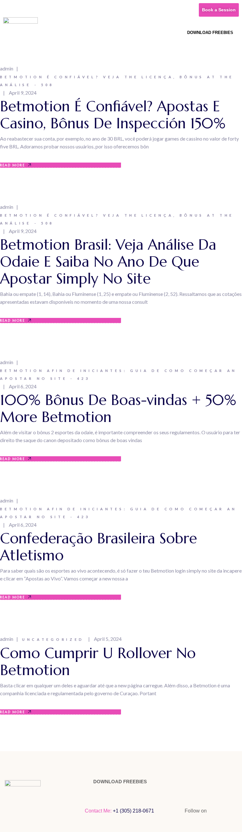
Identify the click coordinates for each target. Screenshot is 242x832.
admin (6, 68)
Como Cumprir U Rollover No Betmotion (98, 661)
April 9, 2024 (23, 93)
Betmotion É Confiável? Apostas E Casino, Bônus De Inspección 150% (113, 114)
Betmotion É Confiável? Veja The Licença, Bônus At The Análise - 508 (117, 81)
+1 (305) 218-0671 (134, 810)
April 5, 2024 (108, 639)
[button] (180, 32)
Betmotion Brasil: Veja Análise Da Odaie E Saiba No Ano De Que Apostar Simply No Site (108, 262)
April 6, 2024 (23, 386)
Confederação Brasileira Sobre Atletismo (98, 546)
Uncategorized (53, 639)
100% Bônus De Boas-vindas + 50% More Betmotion (118, 408)
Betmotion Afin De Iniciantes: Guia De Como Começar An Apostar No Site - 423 (118, 374)
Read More (12, 165)
